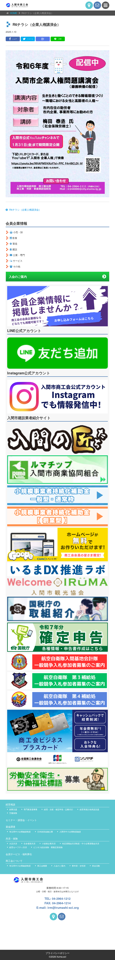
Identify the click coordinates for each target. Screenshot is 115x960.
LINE (60, 39)
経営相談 (10, 804)
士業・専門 (19, 255)
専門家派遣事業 (30, 809)
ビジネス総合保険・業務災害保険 (48, 847)
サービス (17, 260)
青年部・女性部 (79, 865)
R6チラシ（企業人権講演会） (25, 209)
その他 (16, 266)
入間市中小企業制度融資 (70, 831)
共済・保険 (12, 838)
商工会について (14, 860)
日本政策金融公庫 (45, 831)
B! (42, 39)
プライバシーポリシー (57, 953)
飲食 (14, 238)
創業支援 (13, 809)
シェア (14, 39)
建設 (14, 249)
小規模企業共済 (49, 843)
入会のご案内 (18, 276)
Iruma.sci (61, 956)
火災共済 (13, 843)
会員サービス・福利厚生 (19, 854)
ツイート (30, 39)
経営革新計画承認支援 (89, 809)
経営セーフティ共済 (18, 847)
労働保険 (13, 813)
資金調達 (10, 826)
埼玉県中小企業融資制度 (20, 831)
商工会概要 (42, 865)
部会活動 (96, 865)
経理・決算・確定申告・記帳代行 (58, 809)
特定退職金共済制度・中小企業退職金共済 (80, 843)
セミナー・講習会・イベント (21, 820)
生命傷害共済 (29, 843)
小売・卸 (18, 232)
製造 (15, 243)
